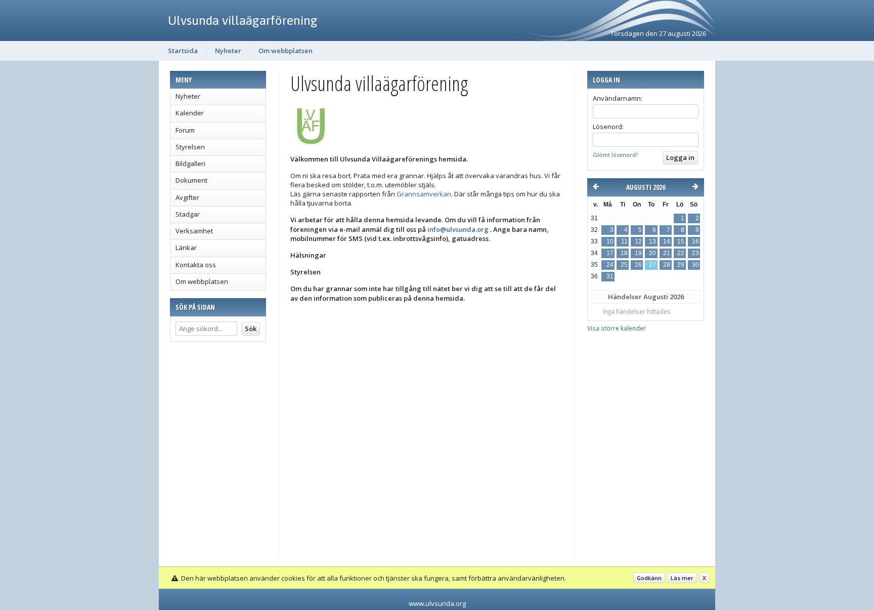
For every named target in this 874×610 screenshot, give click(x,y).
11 (624, 241)
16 (695, 241)
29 (680, 265)
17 (610, 253)
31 (610, 276)
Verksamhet (194, 230)
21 (666, 253)
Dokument (191, 180)
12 (638, 241)
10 (610, 241)
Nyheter (228, 50)
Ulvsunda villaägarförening (243, 20)
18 (624, 253)
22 (680, 253)
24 (610, 265)
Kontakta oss (196, 264)
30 (695, 265)
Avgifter (187, 197)
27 (652, 265)
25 (624, 265)
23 (695, 253)
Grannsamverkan (424, 193)
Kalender (190, 112)
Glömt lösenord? (615, 154)
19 (638, 253)
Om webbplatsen (285, 50)
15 (680, 241)
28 (666, 265)
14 (666, 241)
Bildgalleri (190, 163)
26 (638, 265)
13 (652, 241)
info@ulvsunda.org (458, 229)
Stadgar (188, 214)
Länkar (186, 247)
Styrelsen (190, 146)
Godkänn (649, 578)
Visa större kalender (616, 328)
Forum (185, 130)
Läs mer (682, 578)
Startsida (183, 50)
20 (652, 253)
